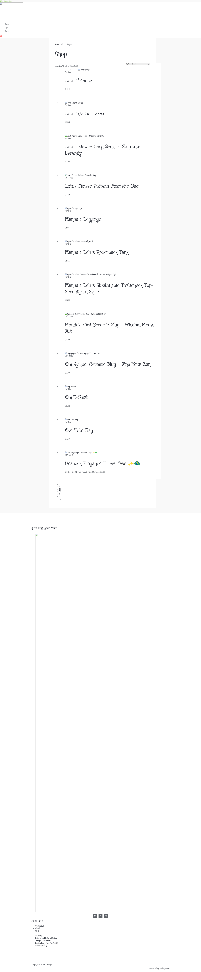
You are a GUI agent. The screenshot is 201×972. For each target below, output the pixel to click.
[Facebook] (106, 916)
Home (7, 24)
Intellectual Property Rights (46, 943)
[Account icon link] (1, 36)
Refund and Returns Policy (46, 938)
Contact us (39, 926)
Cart (6, 31)
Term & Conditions (43, 940)
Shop (6, 27)
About (37, 928)
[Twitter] (100, 916)
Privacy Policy (41, 945)
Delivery (38, 936)
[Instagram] (95, 916)
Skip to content (6, 1)
